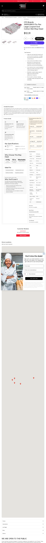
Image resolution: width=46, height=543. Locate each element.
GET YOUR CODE (34, 278)
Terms (36, 287)
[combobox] (26, 274)
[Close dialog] (44, 254)
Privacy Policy (32, 287)
